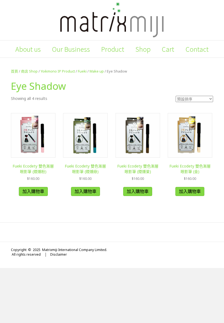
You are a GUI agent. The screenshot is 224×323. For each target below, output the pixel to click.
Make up (97, 71)
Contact (197, 49)
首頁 (14, 71)
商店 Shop (29, 71)
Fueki (82, 71)
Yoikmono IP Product (58, 71)
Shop (143, 49)
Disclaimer (58, 254)
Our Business (71, 49)
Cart (168, 49)
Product (112, 49)
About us (28, 49)
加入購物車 (33, 191)
